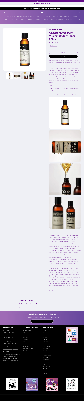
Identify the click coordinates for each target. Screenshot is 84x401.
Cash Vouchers (27, 346)
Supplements (46, 359)
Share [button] (52, 290)
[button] (4, 12)
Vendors (45, 362)
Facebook (25, 344)
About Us (45, 373)
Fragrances (45, 357)
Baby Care (45, 348)
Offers (44, 332)
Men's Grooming (47, 368)
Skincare (45, 337)
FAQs (24, 332)
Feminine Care (46, 366)
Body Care (45, 341)
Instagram (25, 339)
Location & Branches (28, 330)
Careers (45, 371)
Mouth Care (46, 344)
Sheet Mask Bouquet (28, 348)
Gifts (44, 364)
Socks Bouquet (26, 350)
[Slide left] (4, 76)
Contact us (26, 337)
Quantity (51, 45)
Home (44, 330)
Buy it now (63, 56)
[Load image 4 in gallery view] (32, 75)
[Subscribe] (52, 321)
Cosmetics (45, 350)
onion (40, 398)
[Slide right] (44, 76)
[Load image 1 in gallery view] (9, 75)
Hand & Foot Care (47, 346)
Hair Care (45, 339)
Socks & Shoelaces (47, 355)
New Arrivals (46, 335)
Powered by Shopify (44, 398)
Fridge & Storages (47, 353)
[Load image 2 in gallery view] (17, 75)
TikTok (24, 341)
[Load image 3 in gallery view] (24, 75)
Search (25, 335)
